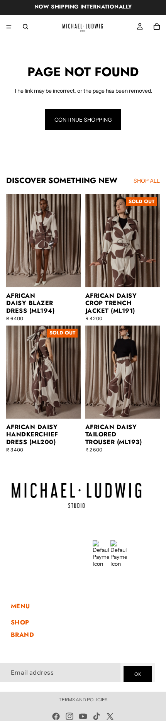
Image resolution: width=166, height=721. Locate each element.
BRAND (22, 634)
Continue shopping (83, 119)
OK (137, 674)
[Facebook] (56, 716)
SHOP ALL (147, 180)
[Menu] (9, 27)
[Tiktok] (96, 716)
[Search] (25, 26)
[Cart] (156, 26)
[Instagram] (69, 716)
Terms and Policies (83, 699)
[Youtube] (83, 716)
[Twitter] (110, 716)
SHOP (20, 622)
